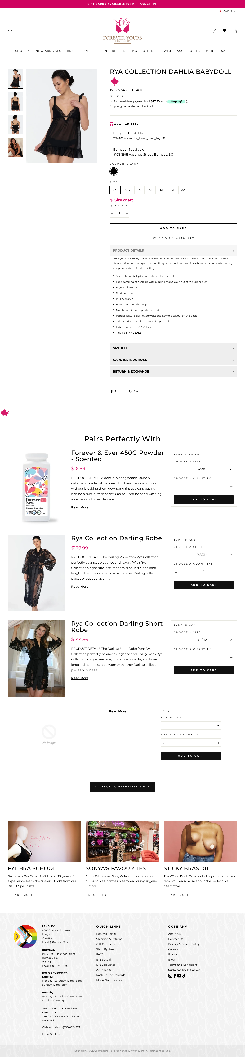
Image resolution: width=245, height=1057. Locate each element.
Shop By (22, 50)
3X (183, 190)
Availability (126, 124)
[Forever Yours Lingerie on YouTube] (179, 975)
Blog (171, 959)
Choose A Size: (188, 461)
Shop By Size (105, 949)
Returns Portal (106, 934)
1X (161, 190)
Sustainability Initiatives (184, 970)
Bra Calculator (105, 964)
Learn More (22, 894)
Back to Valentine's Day (125, 786)
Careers (173, 949)
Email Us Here (51, 1033)
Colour (124, 163)
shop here (98, 894)
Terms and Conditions (183, 964)
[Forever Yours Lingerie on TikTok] (184, 975)
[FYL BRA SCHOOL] (44, 841)
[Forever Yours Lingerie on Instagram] (170, 975)
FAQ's (100, 954)
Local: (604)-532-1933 (55, 942)
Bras (71, 50)
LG (139, 190)
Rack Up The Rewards (110, 975)
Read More (79, 507)
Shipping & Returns (109, 939)
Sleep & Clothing (139, 50)
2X (172, 190)
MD (127, 190)
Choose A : (171, 717)
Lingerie (109, 50)
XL (151, 190)
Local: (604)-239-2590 (55, 965)
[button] (121, 200)
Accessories (188, 50)
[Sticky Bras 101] (200, 841)
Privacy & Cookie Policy (184, 944)
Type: (179, 454)
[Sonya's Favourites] (122, 841)
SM (115, 190)
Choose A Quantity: (193, 478)
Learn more (178, 894)
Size (114, 182)
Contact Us (175, 939)
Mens (211, 50)
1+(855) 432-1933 (70, 1027)
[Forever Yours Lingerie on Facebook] (175, 975)
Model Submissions (109, 980)
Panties (89, 50)
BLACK (114, 171)
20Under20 (103, 970)
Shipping (116, 106)
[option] (122, 4)
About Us (174, 934)
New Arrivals (48, 50)
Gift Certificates (106, 944)
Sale (225, 50)
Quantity (119, 205)
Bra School (103, 959)
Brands (173, 954)
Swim (166, 50)
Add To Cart (204, 499)
